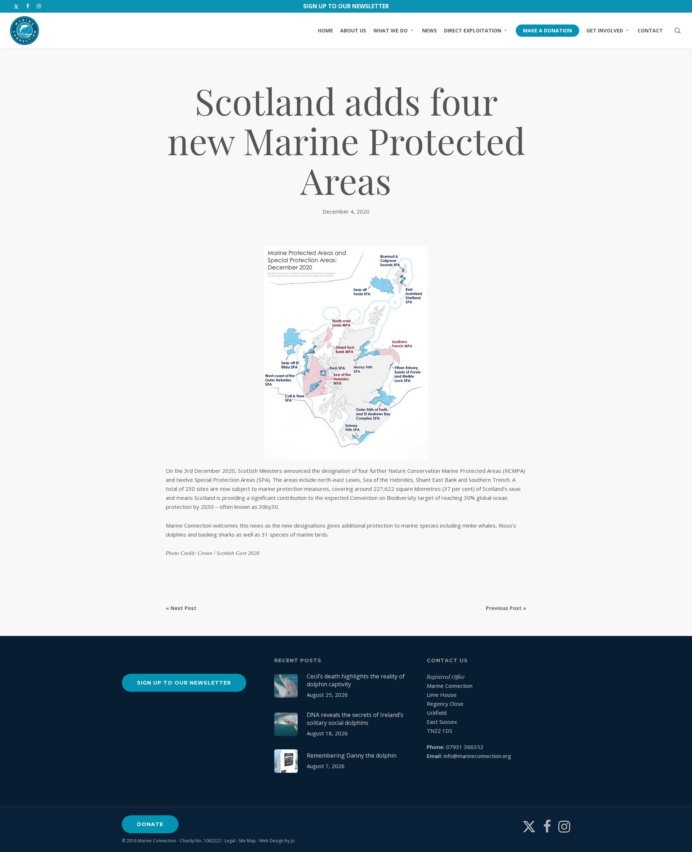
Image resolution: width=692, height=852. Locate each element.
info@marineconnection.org (477, 755)
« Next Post (181, 608)
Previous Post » (506, 608)
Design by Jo (282, 841)
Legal (230, 841)
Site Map (247, 841)
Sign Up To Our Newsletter (346, 6)
